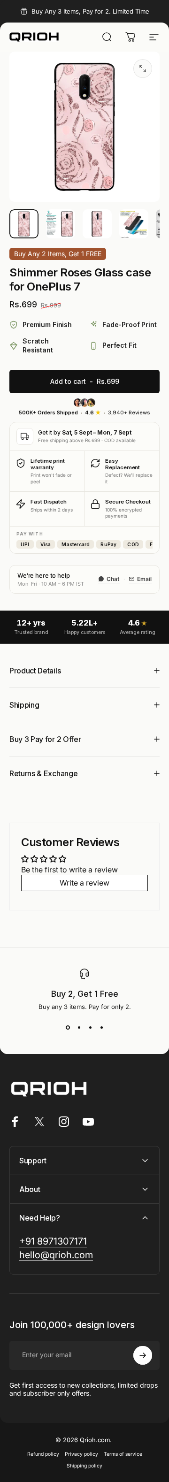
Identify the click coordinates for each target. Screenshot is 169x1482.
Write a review (84, 882)
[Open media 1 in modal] (142, 68)
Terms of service (123, 1454)
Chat (113, 578)
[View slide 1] (67, 1027)
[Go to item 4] (133, 223)
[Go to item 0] (23, 223)
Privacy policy (81, 1454)
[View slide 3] (90, 1027)
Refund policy (43, 1454)
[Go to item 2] (60, 223)
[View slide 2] (78, 1027)
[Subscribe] (142, 1355)
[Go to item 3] (97, 223)
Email (144, 578)
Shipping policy (84, 1466)
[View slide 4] (101, 1027)
